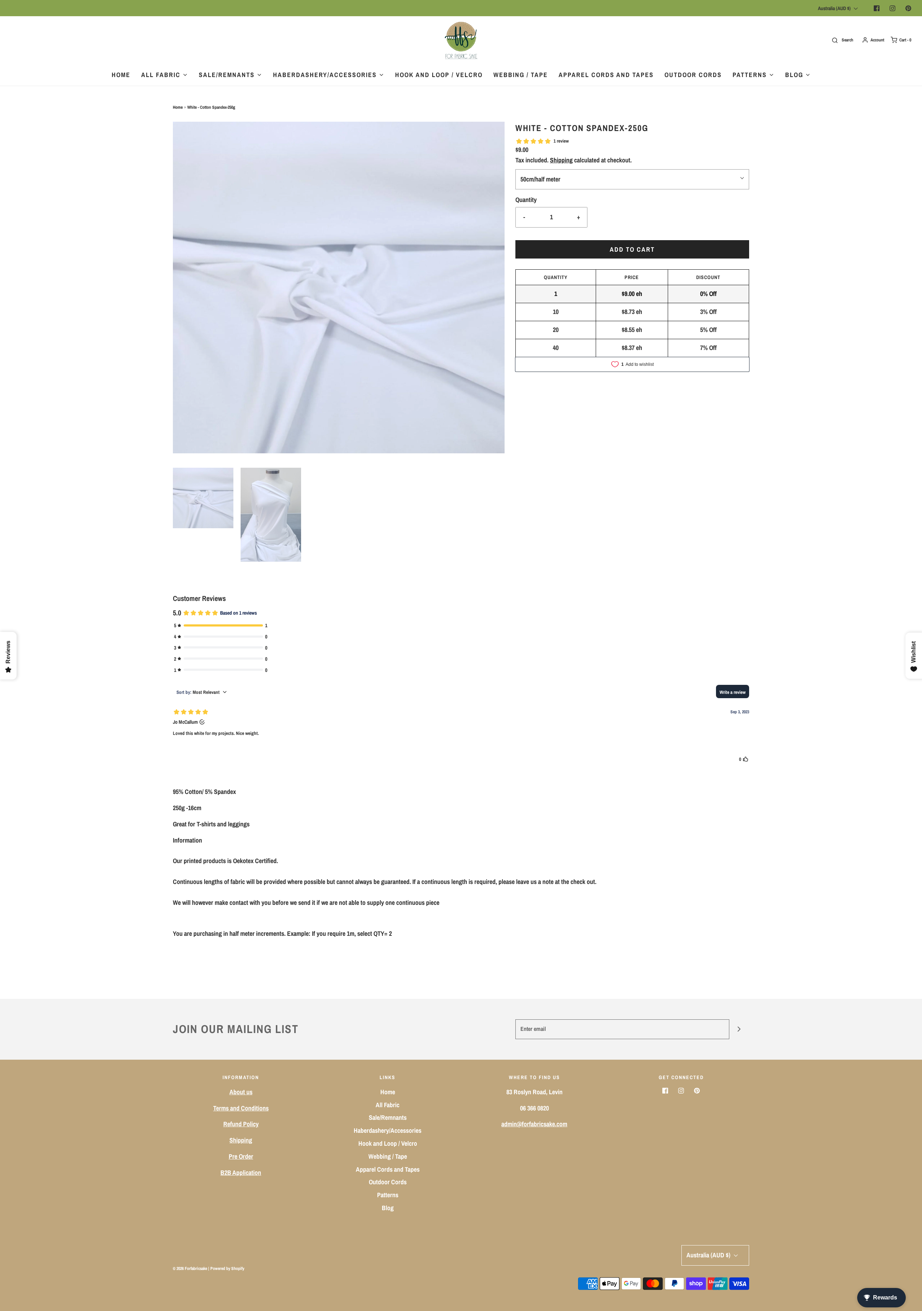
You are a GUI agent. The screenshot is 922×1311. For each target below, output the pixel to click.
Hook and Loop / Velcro (439, 74)
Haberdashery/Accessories (387, 1130)
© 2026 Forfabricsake (190, 1268)
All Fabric (387, 1104)
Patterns (387, 1194)
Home (121, 74)
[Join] (739, 1029)
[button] (203, 498)
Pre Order (241, 1156)
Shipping (561, 160)
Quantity (526, 199)
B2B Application (240, 1172)
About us (240, 1091)
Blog (388, 1207)
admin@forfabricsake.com (534, 1123)
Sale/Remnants (388, 1117)
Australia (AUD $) (835, 8)
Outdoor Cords (693, 74)
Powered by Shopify (227, 1268)
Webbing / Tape (520, 74)
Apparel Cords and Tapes (606, 74)
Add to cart (632, 249)
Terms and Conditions (241, 1108)
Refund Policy (241, 1123)
